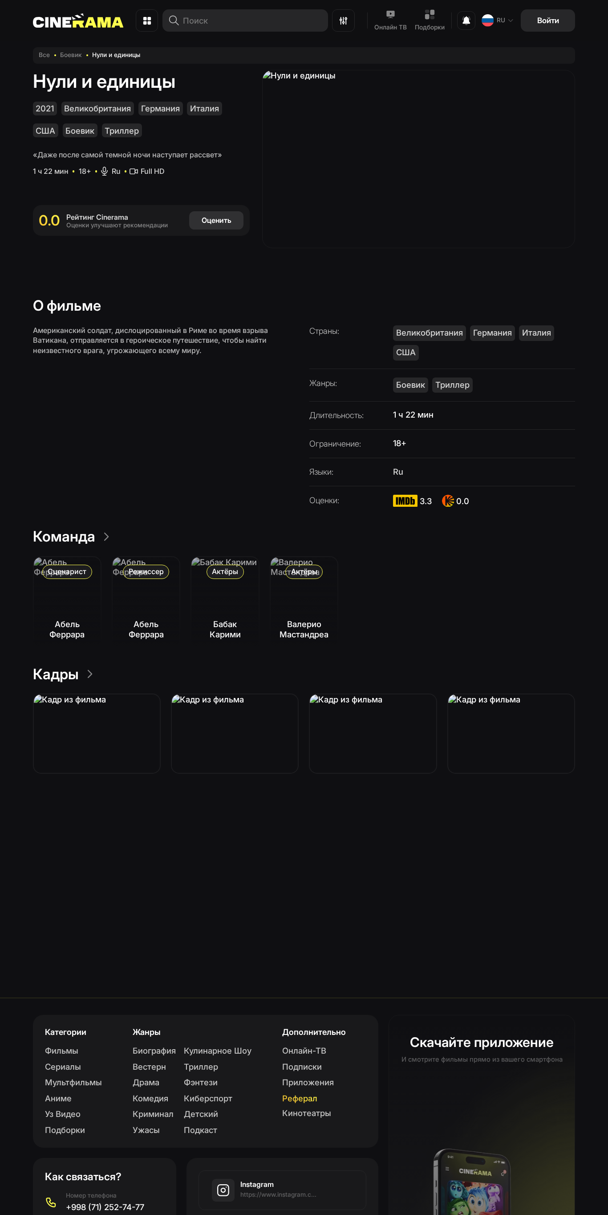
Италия (204, 108)
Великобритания (97, 108)
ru (501, 20)
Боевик (71, 54)
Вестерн (149, 1066)
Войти (548, 20)
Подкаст (200, 1130)
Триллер (122, 130)
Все (44, 54)
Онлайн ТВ (390, 27)
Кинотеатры (306, 1113)
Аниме (58, 1098)
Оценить (216, 220)
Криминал (153, 1114)
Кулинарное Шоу (217, 1050)
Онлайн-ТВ (304, 1050)
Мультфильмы (73, 1082)
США (45, 130)
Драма (146, 1082)
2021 (45, 108)
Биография (154, 1050)
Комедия (150, 1098)
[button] (97, 733)
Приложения (308, 1082)
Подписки (302, 1066)
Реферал (299, 1098)
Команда (64, 536)
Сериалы (63, 1066)
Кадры (56, 674)
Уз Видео (63, 1114)
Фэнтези (201, 1082)
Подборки (430, 27)
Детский (201, 1114)
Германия (160, 108)
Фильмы (61, 1050)
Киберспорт (208, 1098)
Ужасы (146, 1130)
